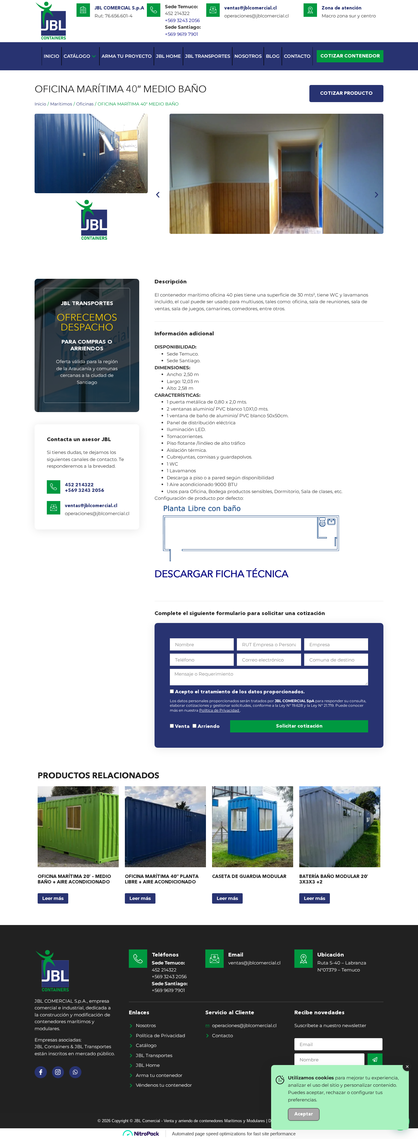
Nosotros (248, 56)
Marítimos (61, 103)
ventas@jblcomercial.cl (250, 8)
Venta (182, 726)
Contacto (297, 56)
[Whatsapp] (75, 1072)
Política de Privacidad (219, 710)
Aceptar (303, 1114)
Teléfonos (165, 955)
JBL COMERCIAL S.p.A (119, 8)
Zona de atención (341, 8)
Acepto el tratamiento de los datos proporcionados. (240, 692)
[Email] (214, 958)
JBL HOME (168, 56)
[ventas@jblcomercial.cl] (213, 10)
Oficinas (85, 103)
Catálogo (77, 56)
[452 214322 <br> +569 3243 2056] (53, 487)
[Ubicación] (303, 958)
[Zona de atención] (310, 10)
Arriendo (209, 726)
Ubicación (330, 955)
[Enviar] (375, 1059)
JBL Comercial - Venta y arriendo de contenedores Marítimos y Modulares (200, 1121)
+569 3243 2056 (182, 20)
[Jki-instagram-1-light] (58, 1072)
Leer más (53, 898)
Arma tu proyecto (127, 56)
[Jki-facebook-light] (41, 1072)
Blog (273, 56)
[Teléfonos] (138, 958)
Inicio (51, 56)
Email (235, 955)
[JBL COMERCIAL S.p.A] (83, 10)
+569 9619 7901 (181, 34)
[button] (158, 194)
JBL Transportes (207, 56)
